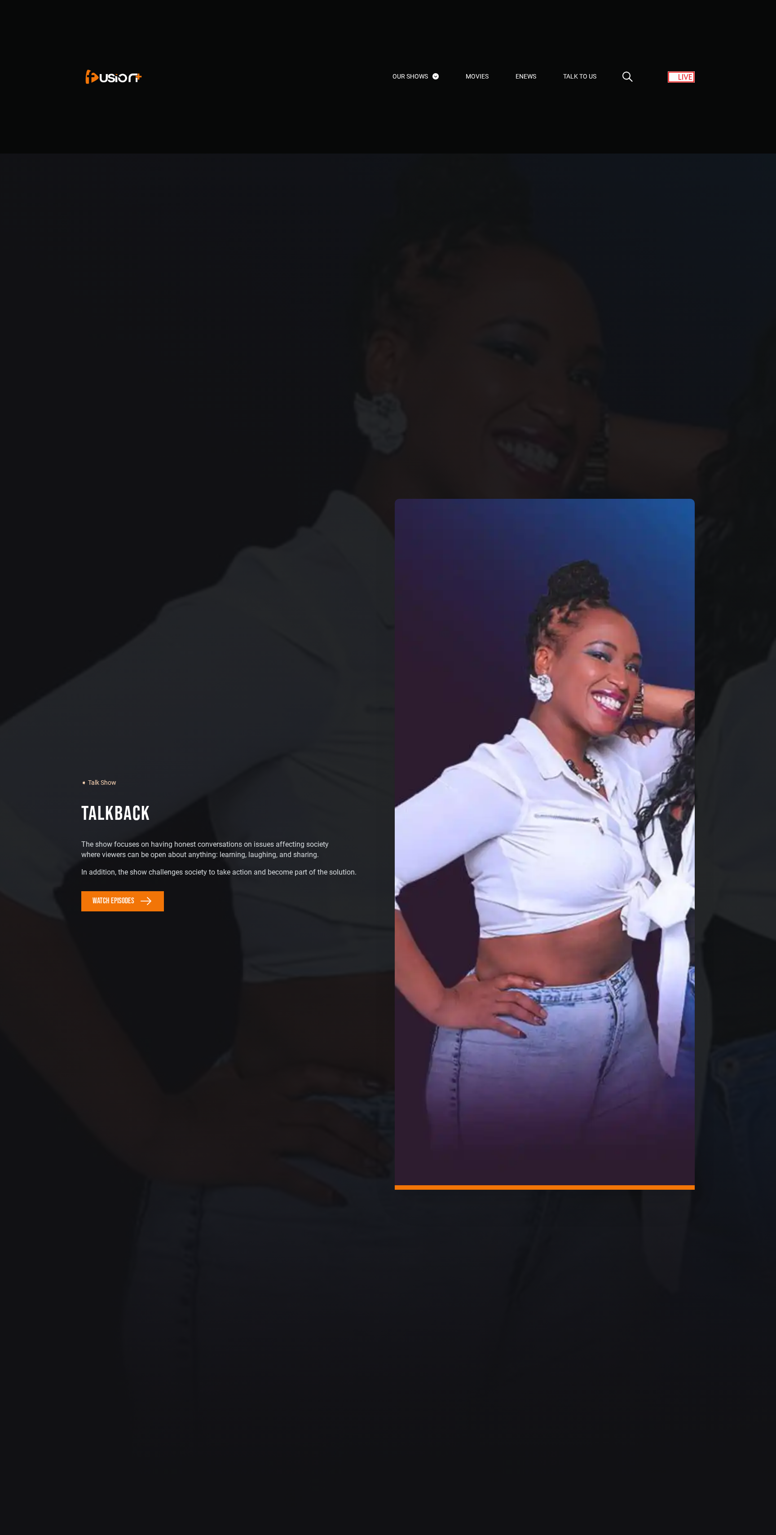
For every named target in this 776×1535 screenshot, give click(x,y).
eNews (526, 76)
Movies (477, 76)
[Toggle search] (627, 77)
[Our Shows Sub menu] (435, 76)
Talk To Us (579, 76)
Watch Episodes (113, 901)
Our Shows (410, 76)
